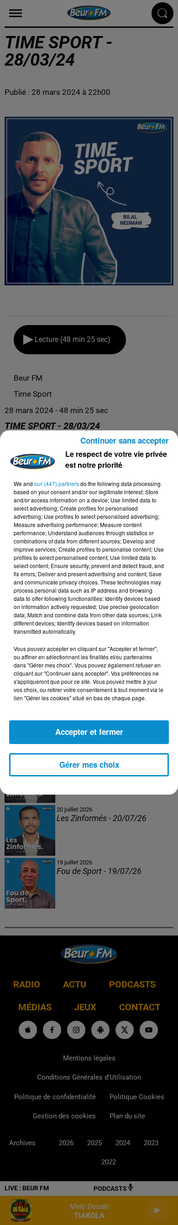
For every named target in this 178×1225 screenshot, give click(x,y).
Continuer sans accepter (124, 440)
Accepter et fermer (89, 731)
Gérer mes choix (89, 764)
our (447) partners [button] (56, 483)
